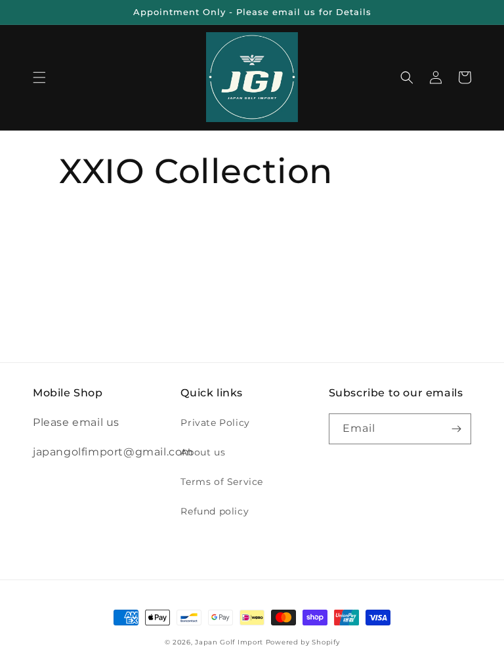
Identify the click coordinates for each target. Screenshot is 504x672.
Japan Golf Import (229, 642)
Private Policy (214, 423)
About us (202, 452)
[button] (39, 77)
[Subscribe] (456, 428)
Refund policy (214, 511)
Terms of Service (221, 482)
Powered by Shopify (303, 642)
